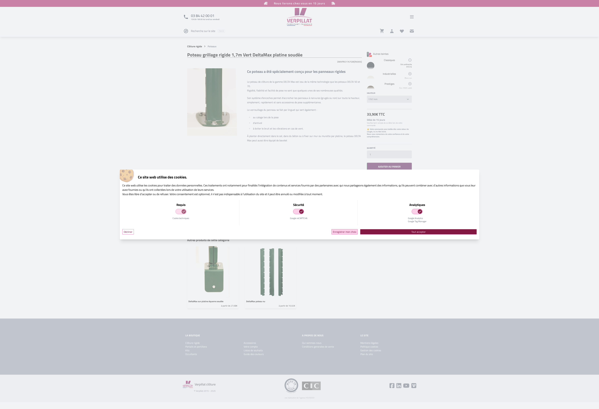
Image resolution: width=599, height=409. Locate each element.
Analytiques (417, 205)
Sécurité (298, 205)
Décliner (128, 232)
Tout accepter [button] (418, 232)
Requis (180, 205)
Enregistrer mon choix (344, 232)
